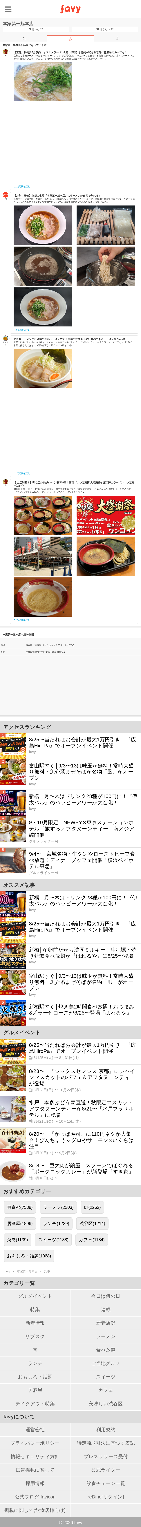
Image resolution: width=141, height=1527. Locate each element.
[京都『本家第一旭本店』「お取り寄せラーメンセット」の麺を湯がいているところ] (106, 266)
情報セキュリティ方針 (35, 1456)
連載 (106, 1309)
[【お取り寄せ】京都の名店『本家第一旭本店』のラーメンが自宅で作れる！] (43, 225)
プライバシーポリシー (35, 1443)
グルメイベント (35, 1296)
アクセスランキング (27, 727)
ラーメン (106, 1336)
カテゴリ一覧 (19, 1283)
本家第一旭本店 (18, 23)
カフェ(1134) (92, 1239)
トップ (23, 39)
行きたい (106, 29)
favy (7, 1271)
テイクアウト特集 (35, 1403)
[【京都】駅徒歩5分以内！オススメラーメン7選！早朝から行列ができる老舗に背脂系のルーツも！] (43, 81)
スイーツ (106, 1377)
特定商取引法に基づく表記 (106, 1443)
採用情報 (35, 1483)
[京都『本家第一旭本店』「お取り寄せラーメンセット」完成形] (43, 306)
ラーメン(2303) (58, 1207)
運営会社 (35, 1429)
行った (37, 29)
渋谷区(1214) (92, 1223)
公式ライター (105, 1470)
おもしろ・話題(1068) (29, 1255)
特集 (35, 1309)
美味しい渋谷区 (106, 1403)
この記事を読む (22, 186)
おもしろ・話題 (35, 1377)
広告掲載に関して (35, 1470)
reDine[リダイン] (106, 1497)
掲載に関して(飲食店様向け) (35, 1510)
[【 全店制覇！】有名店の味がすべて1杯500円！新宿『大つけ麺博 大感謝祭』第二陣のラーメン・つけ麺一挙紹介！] (43, 515)
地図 (117, 39)
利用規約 (105, 1429)
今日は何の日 (105, 1296)
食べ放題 (105, 1350)
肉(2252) (92, 1207)
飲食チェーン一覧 (105, 1483)
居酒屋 (35, 1390)
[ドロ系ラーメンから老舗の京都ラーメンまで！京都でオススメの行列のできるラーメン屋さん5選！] (43, 368)
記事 (70, 40)
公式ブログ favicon (35, 1497)
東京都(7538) (20, 1207)
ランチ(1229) (56, 1223)
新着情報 (35, 1323)
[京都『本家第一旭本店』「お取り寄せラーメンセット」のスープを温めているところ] (43, 266)
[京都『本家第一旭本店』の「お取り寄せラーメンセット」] (106, 225)
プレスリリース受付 (106, 1456)
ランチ (35, 1363)
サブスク (35, 1336)
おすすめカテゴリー (27, 1191)
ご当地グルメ (105, 1363)
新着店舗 (105, 1323)
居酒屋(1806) (20, 1223)
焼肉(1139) (17, 1239)
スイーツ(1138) (53, 1239)
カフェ (105, 1390)
